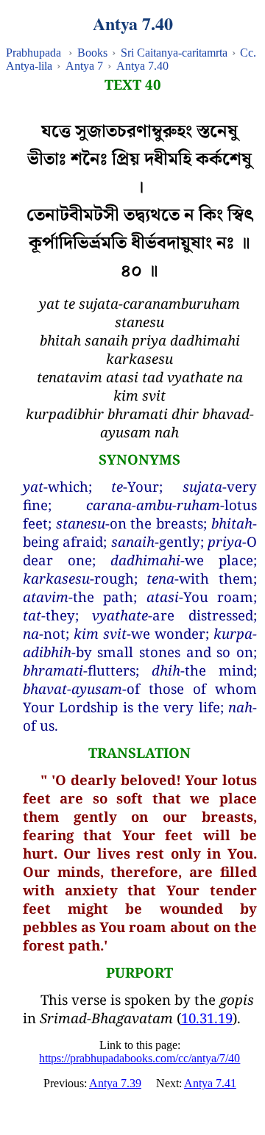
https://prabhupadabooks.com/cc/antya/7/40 (139, 1058)
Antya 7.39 (115, 1083)
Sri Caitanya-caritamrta (174, 52)
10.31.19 (207, 1018)
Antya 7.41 (210, 1083)
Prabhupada (33, 52)
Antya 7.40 (142, 66)
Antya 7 (84, 66)
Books (92, 52)
